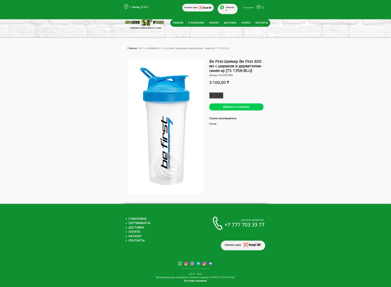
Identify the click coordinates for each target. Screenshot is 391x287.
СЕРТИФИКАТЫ (139, 223)
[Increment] (221, 95)
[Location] (126, 6)
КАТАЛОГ (135, 236)
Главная (132, 48)
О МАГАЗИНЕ (138, 218)
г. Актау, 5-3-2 (139, 7)
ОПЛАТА (134, 231)
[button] (261, 6)
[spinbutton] (216, 95)
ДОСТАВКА (136, 227)
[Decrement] (212, 95)
